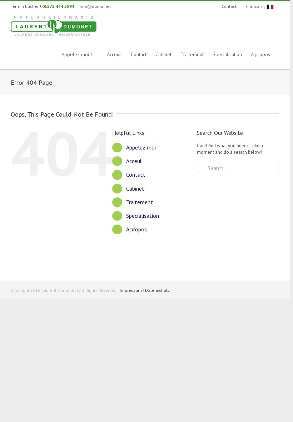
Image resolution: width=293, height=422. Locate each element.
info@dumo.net (95, 6)
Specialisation (142, 215)
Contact (135, 174)
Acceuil (134, 161)
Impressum (131, 290)
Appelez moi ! (142, 147)
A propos (136, 229)
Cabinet (135, 188)
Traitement (139, 202)
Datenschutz (157, 290)
